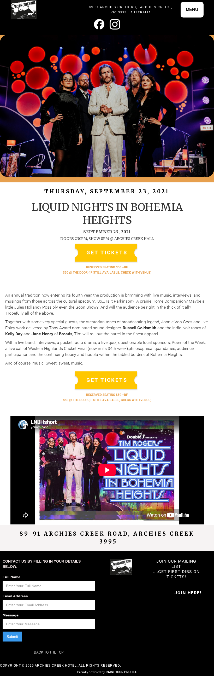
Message (11, 615)
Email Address (15, 596)
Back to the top (49, 652)
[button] (192, 10)
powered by (113, 672)
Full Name (11, 577)
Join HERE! (188, 592)
